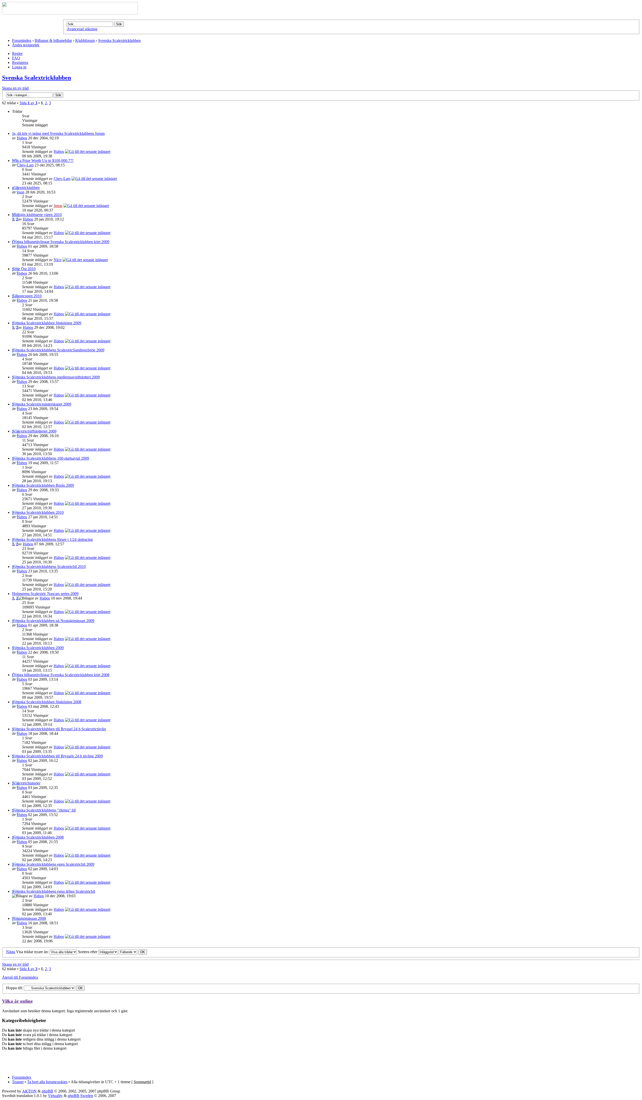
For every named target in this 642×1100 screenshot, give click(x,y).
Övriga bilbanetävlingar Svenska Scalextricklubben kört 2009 (60, 242)
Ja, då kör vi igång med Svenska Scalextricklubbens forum (58, 133)
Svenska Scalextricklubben (119, 40)
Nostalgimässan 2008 (29, 918)
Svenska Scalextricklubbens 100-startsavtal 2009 (50, 458)
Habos (22, 138)
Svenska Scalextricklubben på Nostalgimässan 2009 (53, 621)
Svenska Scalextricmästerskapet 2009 (41, 404)
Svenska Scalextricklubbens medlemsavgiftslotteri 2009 (56, 377)
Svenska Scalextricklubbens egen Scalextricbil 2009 (53, 864)
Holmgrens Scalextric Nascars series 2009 (45, 593)
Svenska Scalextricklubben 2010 (38, 512)
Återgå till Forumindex (20, 977)
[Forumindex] (70, 13)
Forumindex (21, 40)
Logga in (19, 67)
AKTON (29, 1090)
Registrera (20, 62)
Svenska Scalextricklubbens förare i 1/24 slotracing (52, 539)
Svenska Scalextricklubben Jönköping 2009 (46, 323)
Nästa (10, 952)
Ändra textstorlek (25, 45)
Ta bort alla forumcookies (47, 1082)
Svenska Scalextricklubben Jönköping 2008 (46, 702)
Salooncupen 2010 (27, 296)
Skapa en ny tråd (15, 88)
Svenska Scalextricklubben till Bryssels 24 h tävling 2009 (57, 756)
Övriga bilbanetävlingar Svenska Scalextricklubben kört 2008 (60, 675)
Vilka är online (17, 1001)
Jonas (58, 206)
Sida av (28, 103)
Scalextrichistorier (26, 783)
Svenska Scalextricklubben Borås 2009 (43, 485)
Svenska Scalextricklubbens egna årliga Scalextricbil (53, 891)
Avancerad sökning (82, 29)
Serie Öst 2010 (24, 269)
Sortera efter (88, 952)
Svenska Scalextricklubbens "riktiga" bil (44, 810)
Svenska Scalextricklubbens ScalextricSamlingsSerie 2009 (58, 350)
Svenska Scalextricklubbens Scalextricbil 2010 (49, 566)
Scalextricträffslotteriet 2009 (34, 431)
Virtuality (55, 1095)
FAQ (16, 58)
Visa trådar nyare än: (33, 952)
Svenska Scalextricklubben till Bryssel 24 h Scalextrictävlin (59, 729)
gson (20, 192)
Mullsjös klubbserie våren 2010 (37, 215)
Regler (17, 53)
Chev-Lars (25, 165)
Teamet (18, 1082)
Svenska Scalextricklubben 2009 (38, 648)
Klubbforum (85, 40)
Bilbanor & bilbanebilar (53, 40)
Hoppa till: (14, 988)
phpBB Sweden (80, 1095)
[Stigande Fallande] (133, 952)
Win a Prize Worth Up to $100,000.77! (42, 160)
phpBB (47, 1091)
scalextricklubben (26, 187)
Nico (57, 260)
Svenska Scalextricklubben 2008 (38, 837)
